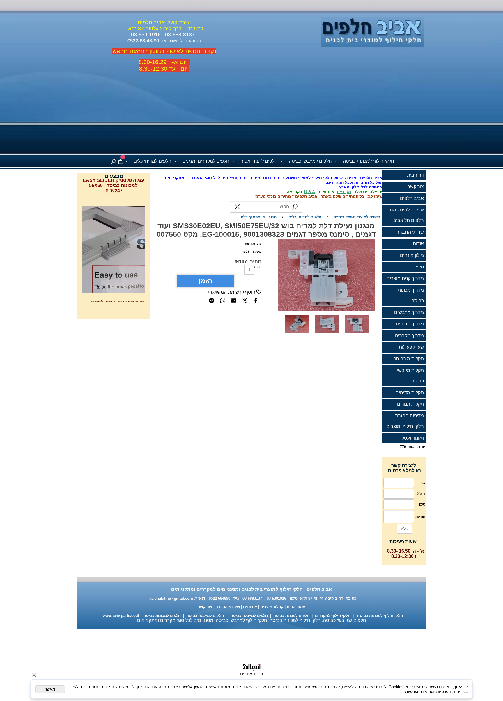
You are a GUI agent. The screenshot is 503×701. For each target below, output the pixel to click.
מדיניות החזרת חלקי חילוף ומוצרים (405, 421)
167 (243, 261)
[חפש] (113, 161)
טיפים (418, 266)
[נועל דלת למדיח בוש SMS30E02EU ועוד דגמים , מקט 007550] (297, 334)
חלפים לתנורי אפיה (259, 161)
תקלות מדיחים (410, 392)
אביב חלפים (412, 198)
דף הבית (415, 174)
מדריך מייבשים (409, 312)
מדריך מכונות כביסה (411, 295)
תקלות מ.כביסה (408, 358)
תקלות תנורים (410, 404)
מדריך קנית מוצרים (405, 278)
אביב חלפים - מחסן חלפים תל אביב (404, 215)
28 (248, 252)
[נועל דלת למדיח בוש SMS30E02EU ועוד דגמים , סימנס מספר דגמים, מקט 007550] (327, 334)
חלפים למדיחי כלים (152, 161)
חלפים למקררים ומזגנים (206, 161)
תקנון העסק (412, 437)
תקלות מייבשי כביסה (410, 375)
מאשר (50, 689)
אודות (418, 243)
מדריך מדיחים (410, 323)
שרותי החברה (410, 231)
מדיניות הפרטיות (419, 691)
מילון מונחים (412, 255)
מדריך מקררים (409, 335)
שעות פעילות (411, 347)
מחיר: (254, 261)
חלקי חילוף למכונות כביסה (368, 161)
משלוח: (256, 252)
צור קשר (416, 186)
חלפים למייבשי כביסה (310, 161)
